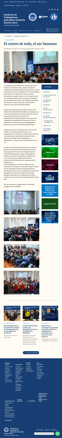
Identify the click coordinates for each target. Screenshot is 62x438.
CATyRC (7, 406)
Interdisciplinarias (9, 407)
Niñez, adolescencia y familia (10, 411)
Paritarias (46, 92)
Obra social (47, 126)
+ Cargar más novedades (31, 352)
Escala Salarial (32, 1)
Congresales (8, 374)
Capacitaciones (37, 30)
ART (27, 1)
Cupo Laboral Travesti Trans (40, 373)
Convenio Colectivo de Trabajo (16, 1)
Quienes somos (7, 30)
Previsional (47, 113)
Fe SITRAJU (26, 5)
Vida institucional (8, 379)
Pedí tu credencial (42, 1)
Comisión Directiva (7, 368)
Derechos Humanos (10, 415)
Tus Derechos (29, 30)
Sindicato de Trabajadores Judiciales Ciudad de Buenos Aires (14, 19)
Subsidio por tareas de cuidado (40, 377)
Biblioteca (18, 5)
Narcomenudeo (8, 409)
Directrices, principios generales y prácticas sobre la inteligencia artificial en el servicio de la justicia (50, 331)
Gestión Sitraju (8, 381)
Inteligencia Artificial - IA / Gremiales (13, 308)
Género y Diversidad (9, 413)
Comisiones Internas (8, 371)
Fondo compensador (48, 108)
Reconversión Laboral (40, 367)
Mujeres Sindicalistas (10, 5)
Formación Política (9, 417)
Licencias (39, 371)
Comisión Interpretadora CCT (49, 116)
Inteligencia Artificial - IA (21, 36)
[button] (57, 433)
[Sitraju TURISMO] (50, 177)
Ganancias (46, 105)
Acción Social (21, 30)
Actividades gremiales (47, 129)
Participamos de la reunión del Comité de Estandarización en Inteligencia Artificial (11, 329)
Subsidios (28, 366)
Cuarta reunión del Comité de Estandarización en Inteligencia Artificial (30, 329)
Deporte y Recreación (29, 368)
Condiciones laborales (47, 100)
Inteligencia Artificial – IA (49, 121)
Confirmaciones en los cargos (49, 96)
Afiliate (6, 1)
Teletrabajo (39, 369)
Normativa (8, 420)
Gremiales (15, 30)
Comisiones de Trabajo (8, 376)
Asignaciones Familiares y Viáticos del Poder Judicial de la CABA (43, 397)
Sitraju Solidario (30, 371)
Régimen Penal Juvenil (8, 403)
